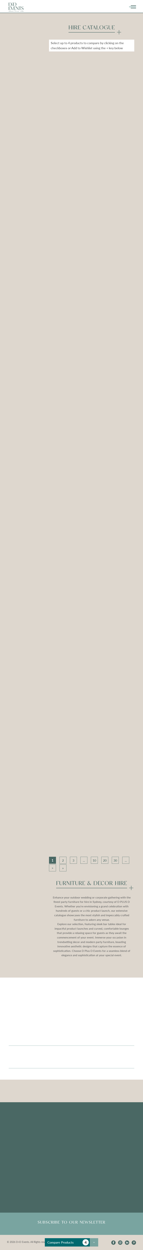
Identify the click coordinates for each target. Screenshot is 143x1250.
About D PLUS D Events (112, 1121)
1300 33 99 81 (106, 1179)
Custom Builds (18, 1127)
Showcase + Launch (109, 1127)
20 (105, 860)
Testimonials (60, 1121)
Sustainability (17, 1140)
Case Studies (16, 1146)
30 (115, 860)
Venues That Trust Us (22, 1133)
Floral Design (17, 1121)
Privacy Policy (105, 1146)
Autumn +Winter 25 (109, 1133)
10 (94, 860)
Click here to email (20, 1179)
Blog (55, 1144)
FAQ (55, 1127)
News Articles (61, 1150)
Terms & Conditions (109, 1140)
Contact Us (104, 1152)
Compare (61, 116)
